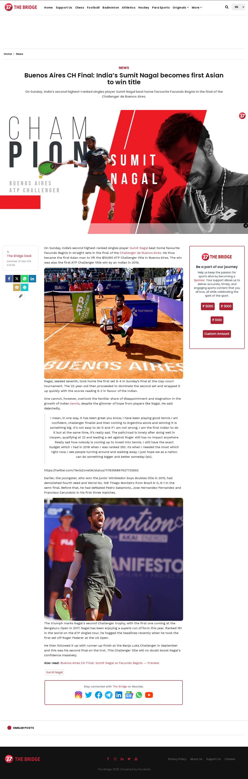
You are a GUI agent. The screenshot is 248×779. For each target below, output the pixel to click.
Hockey (143, 7)
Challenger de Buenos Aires (140, 253)
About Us (196, 759)
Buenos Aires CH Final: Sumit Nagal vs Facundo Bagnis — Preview (109, 663)
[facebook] (9, 279)
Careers (230, 759)
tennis (74, 403)
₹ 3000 (226, 306)
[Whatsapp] (24, 279)
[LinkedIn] (32, 279)
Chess (79, 7)
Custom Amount (216, 334)
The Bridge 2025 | (109, 769)
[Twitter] (17, 279)
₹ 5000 (207, 306)
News (124, 67)
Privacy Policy (177, 759)
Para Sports (161, 7)
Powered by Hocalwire (136, 769)
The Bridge (120, 686)
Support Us (64, 7)
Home (48, 7)
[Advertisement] (124, 36)
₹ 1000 (217, 320)
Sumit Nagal (139, 248)
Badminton (110, 7)
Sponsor (199, 280)
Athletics (128, 7)
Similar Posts (23, 728)
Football (93, 7)
